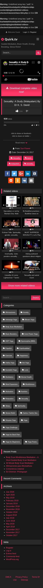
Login (25, 32)
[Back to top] (35, 580)
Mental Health (26, 377)
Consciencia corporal (15, 469)
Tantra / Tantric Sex (30, 413)
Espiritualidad (24, 348)
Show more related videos (21, 285)
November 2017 (13, 532)
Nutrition (24, 391)
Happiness (24, 355)
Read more (20, 143)
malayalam (15, 164)
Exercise (8, 355)
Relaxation (9, 399)
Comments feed (12, 556)
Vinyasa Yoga (10, 420)
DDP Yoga (9, 341)
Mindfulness (29, 384)
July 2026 (10, 492)
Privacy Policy (22, 577)
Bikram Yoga (29, 319)
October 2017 (11, 535)
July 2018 (10, 518)
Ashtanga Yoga (11, 319)
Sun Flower (25, 148)
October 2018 (11, 512)
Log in (8, 551)
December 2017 (13, 530)
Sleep (7, 406)
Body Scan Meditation (13, 327)
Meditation (9, 377)
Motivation (9, 391)
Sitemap (24, 580)
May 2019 (10, 498)
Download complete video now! (23, 90)
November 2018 (13, 509)
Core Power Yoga (31, 334)
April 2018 (10, 527)
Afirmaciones (10, 312)
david (29, 158)
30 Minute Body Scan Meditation (19, 463)
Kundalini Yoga (11, 370)
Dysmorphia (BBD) (28, 341)
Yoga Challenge (11, 427)
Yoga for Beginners (12, 442)
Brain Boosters (11, 334)
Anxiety (26, 312)
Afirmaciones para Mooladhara (19, 466)
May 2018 (10, 524)
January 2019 (12, 503)
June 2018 (10, 521)
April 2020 (10, 495)
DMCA (8, 577)
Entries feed (11, 554)
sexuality (29, 164)
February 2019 (12, 501)
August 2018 (11, 515)
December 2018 (13, 506)
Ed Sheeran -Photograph (16, 472)
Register (33, 32)
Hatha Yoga (9, 363)
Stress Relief (10, 413)
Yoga (25, 420)
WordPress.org (12, 559)
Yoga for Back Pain (12, 434)
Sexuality (16, 158)
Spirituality (21, 406)
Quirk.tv (10, 39)
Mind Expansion (11, 384)
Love (26, 370)
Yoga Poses (32, 442)
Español (8, 348)
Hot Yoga (25, 363)
